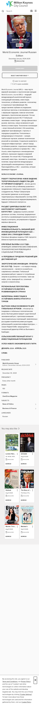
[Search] (3, 11)
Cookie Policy (26, 702)
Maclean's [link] (24, 526)
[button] (20, 68)
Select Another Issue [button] (19, 76)
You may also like (10, 428)
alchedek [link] (24, 454)
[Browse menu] (36, 11)
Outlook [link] (8, 490)
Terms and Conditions (10, 682)
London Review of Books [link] (11, 454)
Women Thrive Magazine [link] (11, 526)
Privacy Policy (25, 682)
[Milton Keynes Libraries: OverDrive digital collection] (20, 4)
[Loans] (31, 11)
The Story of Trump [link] (26, 490)
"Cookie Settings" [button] (26, 694)
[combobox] (15, 11)
